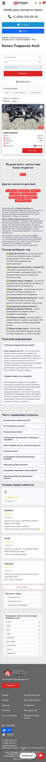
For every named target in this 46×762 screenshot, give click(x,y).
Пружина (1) (32, 197)
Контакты (6, 710)
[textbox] (22, 67)
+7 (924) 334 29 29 (25, 17)
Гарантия (5, 705)
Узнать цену (32, 150)
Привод (23, 626)
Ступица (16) (11, 191)
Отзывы (5, 700)
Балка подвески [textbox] (22, 57)
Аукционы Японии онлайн (31, 717)
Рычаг (23, 629)
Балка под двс (23, 641)
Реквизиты (10, 685)
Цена (14, 101)
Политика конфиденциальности (15, 679)
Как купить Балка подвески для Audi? (16, 420)
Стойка (23, 633)
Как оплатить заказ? (10, 451)
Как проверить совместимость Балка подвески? (20, 470)
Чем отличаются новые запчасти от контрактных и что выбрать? (21, 438)
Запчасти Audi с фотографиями (18, 605)
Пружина (23, 649)
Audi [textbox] (22, 62)
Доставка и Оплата (32, 700)
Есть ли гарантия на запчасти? (14, 426)
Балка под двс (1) (16, 197)
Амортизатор (23, 637)
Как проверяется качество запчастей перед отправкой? (19, 458)
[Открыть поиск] (36, 3)
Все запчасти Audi (14, 597)
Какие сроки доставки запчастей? (15, 464)
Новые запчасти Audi (15, 601)
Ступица (23, 622)
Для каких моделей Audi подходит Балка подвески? (18, 477)
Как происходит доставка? (12, 432)
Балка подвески (23, 645)
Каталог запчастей (32, 695)
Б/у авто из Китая (9, 715)
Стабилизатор (23, 653)
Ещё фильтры (24, 82)
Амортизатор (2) (29, 194)
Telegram (25, 24)
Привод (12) (24, 191)
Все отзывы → (23, 587)
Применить (23, 73)
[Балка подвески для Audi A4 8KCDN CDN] (23, 117)
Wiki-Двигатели (30, 710)
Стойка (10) (15, 194)
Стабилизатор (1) (23, 200)
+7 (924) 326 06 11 (9, 743)
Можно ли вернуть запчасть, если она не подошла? (21, 445)
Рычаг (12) (35, 191)
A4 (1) (23, 174)
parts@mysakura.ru (9, 746)
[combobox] (23, 58)
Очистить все (35, 92)
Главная (5, 695)
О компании (29, 705)
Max (25, 31)
